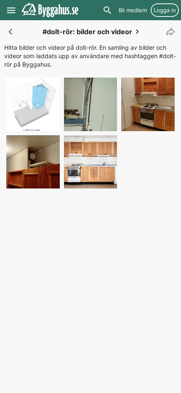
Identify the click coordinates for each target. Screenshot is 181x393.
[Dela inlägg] (168, 31)
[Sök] (107, 10)
